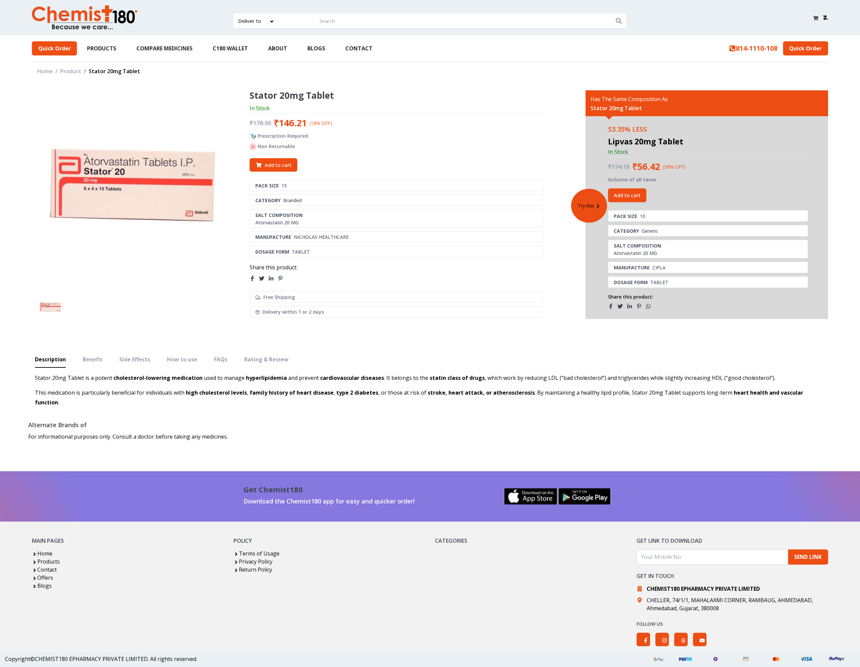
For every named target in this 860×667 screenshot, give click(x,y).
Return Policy (255, 569)
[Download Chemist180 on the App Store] (531, 496)
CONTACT (359, 48)
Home (45, 71)
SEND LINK (808, 557)
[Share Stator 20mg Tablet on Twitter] (263, 278)
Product (70, 71)
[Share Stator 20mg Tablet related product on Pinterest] (641, 306)
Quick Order (54, 48)
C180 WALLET (230, 48)
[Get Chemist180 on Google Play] (584, 496)
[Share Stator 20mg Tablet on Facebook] (254, 278)
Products (48, 561)
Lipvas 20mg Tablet (645, 141)
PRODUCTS (101, 48)
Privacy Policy (255, 561)
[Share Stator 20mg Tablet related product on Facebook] (612, 306)
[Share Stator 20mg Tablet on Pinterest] (282, 278)
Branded (292, 200)
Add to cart (278, 165)
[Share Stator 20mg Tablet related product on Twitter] (622, 306)
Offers (45, 577)
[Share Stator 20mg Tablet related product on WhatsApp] (650, 306)
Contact (47, 569)
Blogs (44, 585)
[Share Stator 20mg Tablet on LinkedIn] (273, 278)
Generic (650, 231)
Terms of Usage (259, 553)
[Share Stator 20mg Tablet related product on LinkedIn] (631, 306)
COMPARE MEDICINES (164, 48)
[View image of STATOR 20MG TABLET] (50, 307)
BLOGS (316, 48)
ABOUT (277, 48)
